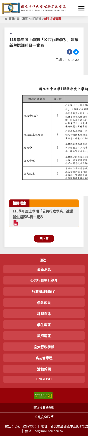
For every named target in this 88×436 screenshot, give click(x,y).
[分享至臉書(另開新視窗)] (69, 52)
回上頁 (44, 239)
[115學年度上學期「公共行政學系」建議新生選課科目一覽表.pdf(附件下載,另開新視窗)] (15, 223)
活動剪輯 (44, 369)
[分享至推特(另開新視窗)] (76, 52)
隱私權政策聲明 (44, 407)
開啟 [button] (43, 260)
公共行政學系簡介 (44, 280)
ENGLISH (44, 379)
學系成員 (44, 303)
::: (4, 3)
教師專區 (44, 336)
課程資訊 (44, 314)
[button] (81, 8)
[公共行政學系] (44, 8)
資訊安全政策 (44, 417)
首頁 (11, 18)
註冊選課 (35, 18)
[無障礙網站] (43, 395)
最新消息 (44, 269)
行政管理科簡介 (44, 291)
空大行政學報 (44, 347)
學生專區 (22, 18)
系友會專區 (44, 358)
